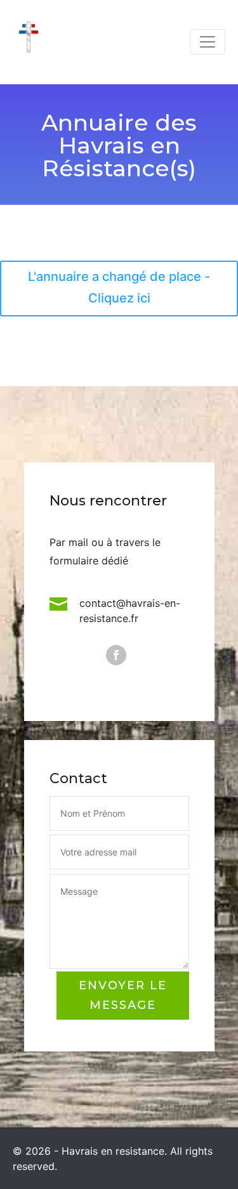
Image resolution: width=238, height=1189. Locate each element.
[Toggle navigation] (207, 42)
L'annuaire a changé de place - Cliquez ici (119, 287)
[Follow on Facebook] (116, 655)
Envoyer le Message (123, 995)
